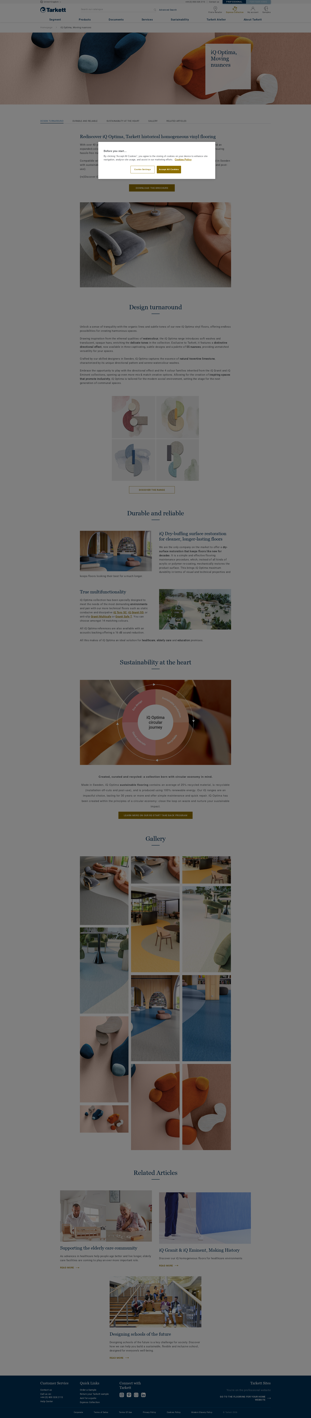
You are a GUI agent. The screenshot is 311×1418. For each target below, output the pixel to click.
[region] (156, 160)
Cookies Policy (183, 159)
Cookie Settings (142, 169)
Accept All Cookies (169, 169)
